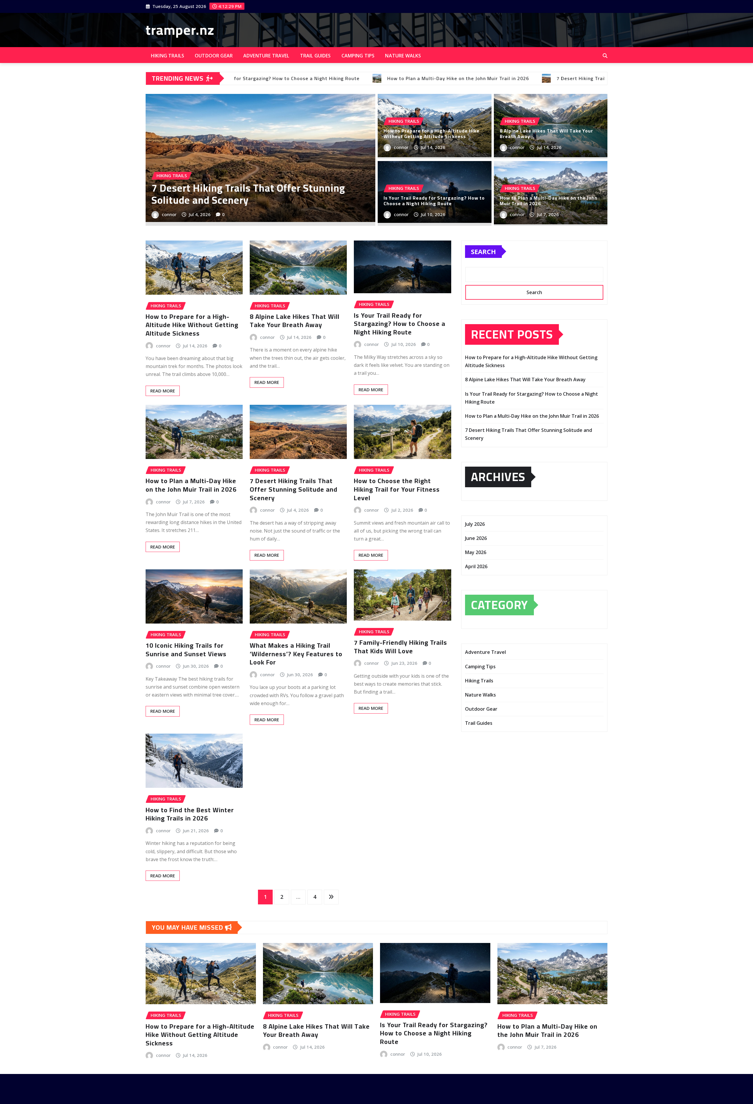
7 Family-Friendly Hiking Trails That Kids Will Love (400, 646)
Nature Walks (403, 55)
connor (367, 214)
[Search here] (605, 55)
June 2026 (476, 538)
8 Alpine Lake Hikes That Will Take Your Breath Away (227, 194)
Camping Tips (358, 55)
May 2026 (475, 552)
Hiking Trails (167, 55)
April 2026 (476, 566)
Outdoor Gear (214, 55)
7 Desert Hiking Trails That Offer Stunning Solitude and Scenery (293, 489)
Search (483, 251)
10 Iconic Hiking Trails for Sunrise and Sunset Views (186, 649)
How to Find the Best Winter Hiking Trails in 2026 (190, 814)
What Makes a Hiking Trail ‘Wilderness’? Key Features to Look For (296, 653)
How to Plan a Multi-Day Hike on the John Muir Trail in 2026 (548, 200)
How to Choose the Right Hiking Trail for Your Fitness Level (397, 489)
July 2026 (475, 524)
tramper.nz (180, 29)
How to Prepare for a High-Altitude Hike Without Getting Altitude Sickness (431, 133)
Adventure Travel (266, 55)
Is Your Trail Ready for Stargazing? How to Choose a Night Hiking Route (434, 200)
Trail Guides (315, 55)
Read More (162, 391)
